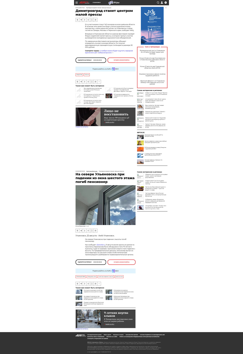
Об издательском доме (94, 334)
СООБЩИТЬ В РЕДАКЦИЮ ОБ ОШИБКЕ (97, 338)
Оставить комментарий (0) (121, 60)
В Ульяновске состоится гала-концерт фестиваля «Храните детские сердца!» (93, 102)
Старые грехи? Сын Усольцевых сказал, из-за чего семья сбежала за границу (155, 182)
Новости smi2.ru (82, 127)
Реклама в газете (118, 334)
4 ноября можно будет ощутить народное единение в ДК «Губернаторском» (109, 52)
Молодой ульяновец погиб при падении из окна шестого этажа (93, 291)
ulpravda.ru (100, 245)
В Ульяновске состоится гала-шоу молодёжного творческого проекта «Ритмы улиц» (94, 96)
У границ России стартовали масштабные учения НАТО (153, 154)
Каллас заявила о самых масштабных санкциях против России (156, 142)
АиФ (87, 226)
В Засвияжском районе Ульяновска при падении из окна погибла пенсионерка (123, 292)
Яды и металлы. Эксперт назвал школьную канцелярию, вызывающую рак (154, 107)
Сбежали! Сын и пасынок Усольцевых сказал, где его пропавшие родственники (156, 176)
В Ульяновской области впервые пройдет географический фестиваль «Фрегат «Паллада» (123, 90)
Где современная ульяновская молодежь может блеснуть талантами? (93, 90)
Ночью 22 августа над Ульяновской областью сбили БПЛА (152, 67)
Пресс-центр (107, 334)
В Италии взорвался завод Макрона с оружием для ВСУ (155, 148)
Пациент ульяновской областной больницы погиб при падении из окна (94, 304)
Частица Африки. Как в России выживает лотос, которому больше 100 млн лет (155, 194)
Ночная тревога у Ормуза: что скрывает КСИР (153, 160)
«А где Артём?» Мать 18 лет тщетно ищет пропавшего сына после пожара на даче (155, 100)
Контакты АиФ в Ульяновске (95, 336)
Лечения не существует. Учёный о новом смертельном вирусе (155, 112)
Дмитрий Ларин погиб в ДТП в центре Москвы (154, 135)
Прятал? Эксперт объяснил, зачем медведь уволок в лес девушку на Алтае (155, 125)
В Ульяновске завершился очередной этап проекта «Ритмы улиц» (123, 96)
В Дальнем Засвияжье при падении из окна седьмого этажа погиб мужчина (123, 298)
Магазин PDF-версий (132, 334)
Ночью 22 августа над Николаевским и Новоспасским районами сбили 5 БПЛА (152, 59)
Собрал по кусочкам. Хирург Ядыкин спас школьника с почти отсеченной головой (156, 94)
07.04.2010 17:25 (80, 7)
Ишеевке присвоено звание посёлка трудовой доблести (152, 74)
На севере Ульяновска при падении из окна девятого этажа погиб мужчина (93, 298)
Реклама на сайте (112, 336)
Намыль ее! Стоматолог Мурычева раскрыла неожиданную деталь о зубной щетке (155, 119)
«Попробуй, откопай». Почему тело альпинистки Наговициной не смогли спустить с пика (155, 207)
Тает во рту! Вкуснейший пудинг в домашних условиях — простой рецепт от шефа (155, 188)
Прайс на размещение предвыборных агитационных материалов (139, 336)
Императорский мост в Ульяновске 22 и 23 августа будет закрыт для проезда (152, 52)
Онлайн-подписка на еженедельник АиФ (152, 334)
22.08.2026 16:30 (80, 171)
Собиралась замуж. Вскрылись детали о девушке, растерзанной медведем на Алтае (155, 201)
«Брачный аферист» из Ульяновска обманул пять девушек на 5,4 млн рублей (152, 82)
